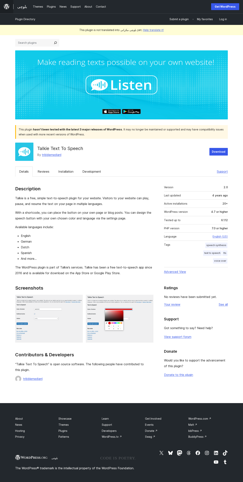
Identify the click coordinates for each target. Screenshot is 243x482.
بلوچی (54, 458)
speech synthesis (216, 245)
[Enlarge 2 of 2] (148, 300)
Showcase (65, 418)
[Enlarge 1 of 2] (78, 300)
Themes (63, 424)
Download (218, 151)
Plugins (62, 430)
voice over (220, 260)
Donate (151, 430)
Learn (105, 418)
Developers (109, 430)
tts (224, 253)
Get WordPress (225, 6)
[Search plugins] (55, 43)
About (19, 418)
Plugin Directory (25, 19)
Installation (65, 171)
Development (91, 171)
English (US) (220, 236)
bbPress (195, 430)
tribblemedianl (51, 155)
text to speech (212, 253)
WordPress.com (199, 418)
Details (24, 171)
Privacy (19, 436)
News (18, 424)
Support (222, 171)
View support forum (177, 337)
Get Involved (153, 418)
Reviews (43, 171)
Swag (150, 436)
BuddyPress (197, 436)
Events (149, 424)
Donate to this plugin (178, 375)
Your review (172, 304)
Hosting (20, 430)
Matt (192, 424)
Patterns (63, 436)
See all (223, 304)
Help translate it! (153, 30)
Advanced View (175, 272)
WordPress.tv (112, 436)
